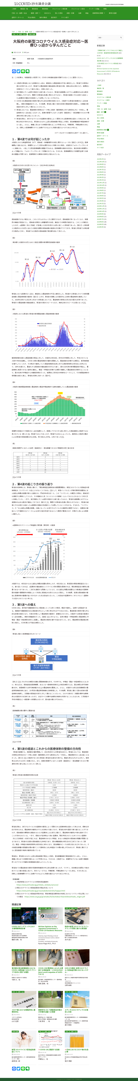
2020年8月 (100, 216)
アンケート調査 (94, 9)
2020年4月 (100, 227)
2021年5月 (100, 198)
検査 (86, 13)
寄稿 (104, 9)
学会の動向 (31, 17)
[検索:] (110, 38)
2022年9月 (100, 164)
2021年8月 (100, 190)
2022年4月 (100, 175)
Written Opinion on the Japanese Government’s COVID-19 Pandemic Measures (50, 928)
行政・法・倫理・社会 (19, 13)
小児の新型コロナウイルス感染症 (107, 63)
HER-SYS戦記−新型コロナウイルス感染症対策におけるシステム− (76, 970)
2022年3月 (100, 177)
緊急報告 (45, 9)
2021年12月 (100, 183)
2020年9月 (100, 214)
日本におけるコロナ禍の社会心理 (76, 1050)
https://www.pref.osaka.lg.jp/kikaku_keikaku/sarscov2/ (37, 885)
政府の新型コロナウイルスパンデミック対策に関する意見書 (77, 927)
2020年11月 (100, 209)
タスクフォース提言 (78, 9)
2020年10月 (100, 211)
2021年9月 (100, 188)
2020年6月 (100, 222)
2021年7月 (100, 193)
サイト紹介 (65, 17)
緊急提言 (35, 9)
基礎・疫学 (34, 13)
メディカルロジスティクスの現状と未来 (76, 1011)
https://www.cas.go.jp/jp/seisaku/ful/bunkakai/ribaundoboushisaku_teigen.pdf (55, 896)
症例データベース (18, 17)
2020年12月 (100, 206)
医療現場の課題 (98, 13)
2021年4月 (100, 201)
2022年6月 (100, 172)
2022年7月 (100, 169)
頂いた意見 (59, 13)
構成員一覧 (24, 9)
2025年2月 (100, 159)
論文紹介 (54, 17)
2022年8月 (100, 167)
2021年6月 (100, 196)
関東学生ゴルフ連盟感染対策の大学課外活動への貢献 (50, 1011)
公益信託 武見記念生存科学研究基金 (114, 4)
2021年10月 (100, 185)
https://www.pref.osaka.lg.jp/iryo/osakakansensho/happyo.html (41, 890)
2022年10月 (100, 162)
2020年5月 (100, 224)
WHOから (47, 13)
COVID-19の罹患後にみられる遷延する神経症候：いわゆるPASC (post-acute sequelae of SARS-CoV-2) (50, 971)
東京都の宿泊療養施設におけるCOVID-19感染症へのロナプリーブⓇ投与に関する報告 (24, 970)
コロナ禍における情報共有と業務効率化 (23, 1011)
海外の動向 (43, 17)
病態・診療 (70, 13)
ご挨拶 (14, 9)
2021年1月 (100, 203)
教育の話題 (113, 13)
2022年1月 (100, 180)
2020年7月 (100, 219)
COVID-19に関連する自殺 (49, 1049)
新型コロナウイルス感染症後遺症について (23, 1050)
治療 (79, 13)
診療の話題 (32, 34)
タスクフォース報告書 (59, 9)
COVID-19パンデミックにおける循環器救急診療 (23, 927)
